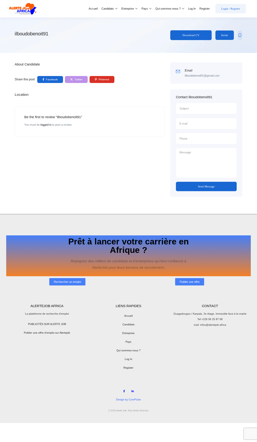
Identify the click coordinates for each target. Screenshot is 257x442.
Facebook (51, 79)
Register (204, 8)
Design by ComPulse (128, 399)
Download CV (190, 35)
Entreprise (128, 8)
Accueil (93, 8)
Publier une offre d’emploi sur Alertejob (47, 332)
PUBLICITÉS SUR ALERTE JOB (47, 324)
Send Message (206, 186)
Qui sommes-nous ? (168, 8)
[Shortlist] (240, 35)
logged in (45, 124)
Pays (145, 8)
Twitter (78, 79)
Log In (192, 8)
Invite (224, 35)
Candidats (108, 8)
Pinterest (103, 79)
